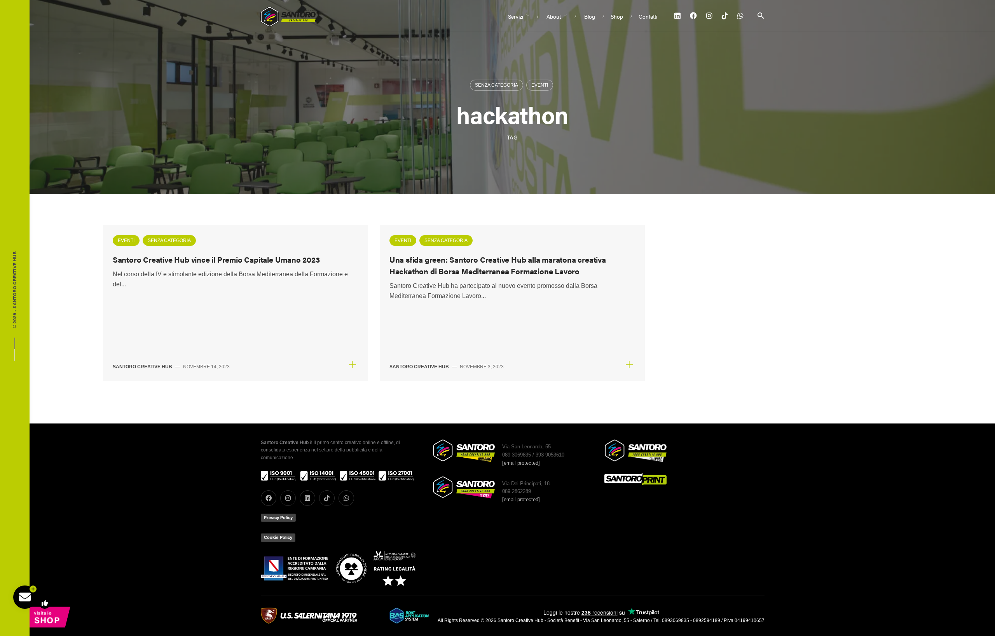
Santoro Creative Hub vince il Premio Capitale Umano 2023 (216, 259)
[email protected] (521, 463)
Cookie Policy (278, 537)
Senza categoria (496, 85)
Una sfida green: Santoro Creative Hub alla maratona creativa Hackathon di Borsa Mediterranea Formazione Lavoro (497, 265)
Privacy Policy (278, 517)
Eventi (539, 85)
